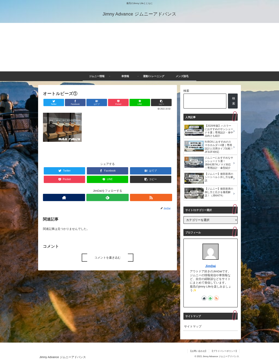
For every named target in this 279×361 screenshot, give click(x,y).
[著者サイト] (64, 197)
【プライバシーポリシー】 (224, 351)
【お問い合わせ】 (198, 351)
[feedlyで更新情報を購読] (107, 197)
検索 (186, 90)
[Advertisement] (139, 47)
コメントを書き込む (107, 257)
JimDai (210, 266)
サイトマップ (193, 326)
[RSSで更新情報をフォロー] (151, 197)
